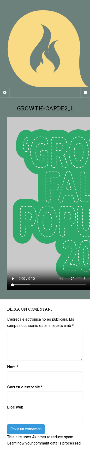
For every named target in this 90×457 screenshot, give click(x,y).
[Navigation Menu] (85, 92)
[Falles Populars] (45, 49)
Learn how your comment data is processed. (44, 443)
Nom (12, 367)
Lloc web (15, 407)
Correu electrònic (24, 387)
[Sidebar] (5, 92)
